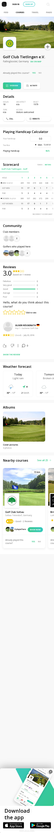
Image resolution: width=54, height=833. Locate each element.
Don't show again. (27, 830)
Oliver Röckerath (25, 325)
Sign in (15, 4)
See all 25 (42, 460)
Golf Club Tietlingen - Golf (14, 169)
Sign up (29, 4)
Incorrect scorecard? (42, 214)
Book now (35, 529)
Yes (34, 73)
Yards (39, 165)
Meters (48, 165)
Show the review (11, 354)
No (40, 73)
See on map (35, 61)
